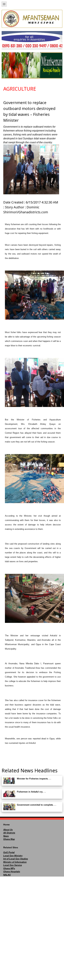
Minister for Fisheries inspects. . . (34, 778)
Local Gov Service (12, 865)
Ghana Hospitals (11, 871)
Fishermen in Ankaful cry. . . (31, 792)
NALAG (7, 875)
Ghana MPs (9, 868)
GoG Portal (9, 852)
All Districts (9, 833)
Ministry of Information (15, 862)
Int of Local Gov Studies (15, 859)
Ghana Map (9, 839)
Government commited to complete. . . (36, 805)
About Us (8, 829)
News (6, 836)
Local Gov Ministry (12, 855)
